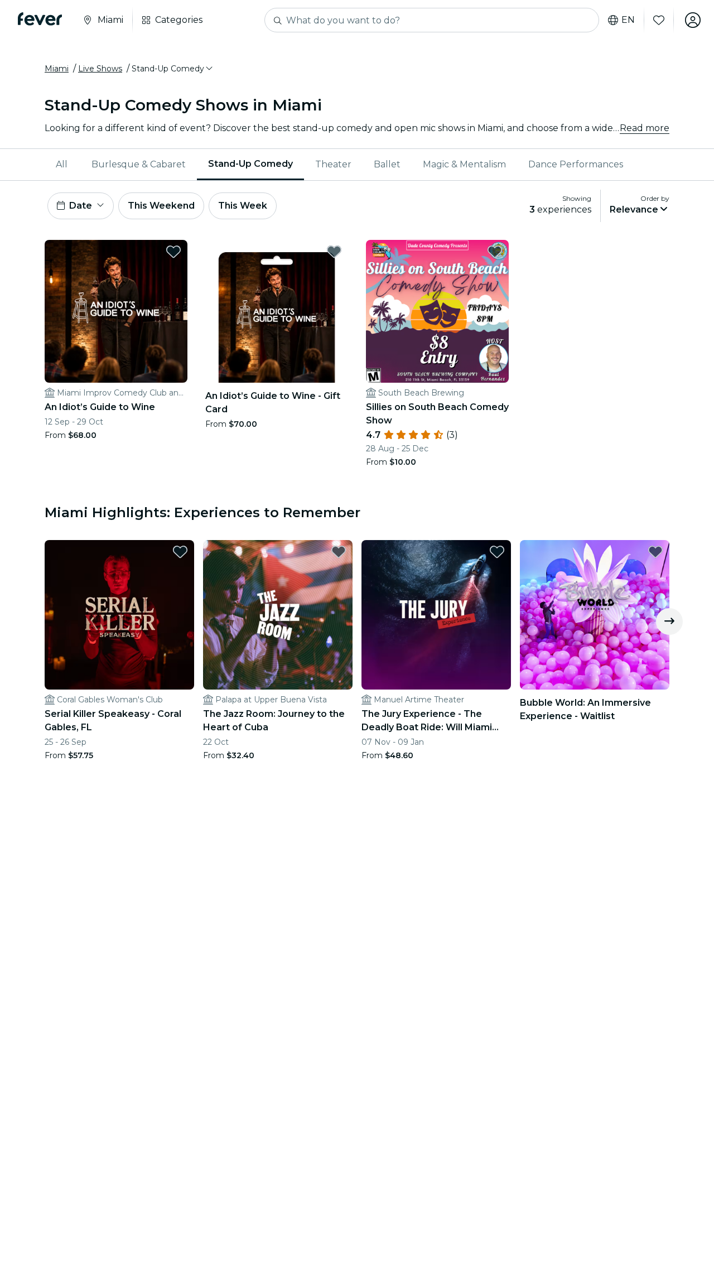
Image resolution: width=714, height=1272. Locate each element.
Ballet (387, 164)
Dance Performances (575, 164)
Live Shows (100, 69)
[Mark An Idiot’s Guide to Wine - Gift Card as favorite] (334, 251)
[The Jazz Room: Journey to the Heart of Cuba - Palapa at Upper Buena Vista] (278, 615)
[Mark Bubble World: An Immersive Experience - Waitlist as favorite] (655, 552)
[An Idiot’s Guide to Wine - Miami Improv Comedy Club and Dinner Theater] (116, 311)
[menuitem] (62, 164)
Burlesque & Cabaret (138, 164)
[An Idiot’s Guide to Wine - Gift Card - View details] (276, 311)
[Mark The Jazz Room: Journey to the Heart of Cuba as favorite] (338, 552)
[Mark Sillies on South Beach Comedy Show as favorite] (495, 251)
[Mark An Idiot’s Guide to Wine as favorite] (173, 251)
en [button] (628, 20)
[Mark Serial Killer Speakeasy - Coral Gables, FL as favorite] (180, 552)
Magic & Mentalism (464, 164)
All (61, 164)
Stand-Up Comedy (250, 163)
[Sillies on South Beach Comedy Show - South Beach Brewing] (437, 311)
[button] (173, 68)
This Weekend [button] (161, 205)
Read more (644, 128)
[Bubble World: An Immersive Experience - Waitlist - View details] (594, 615)
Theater (333, 164)
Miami (57, 69)
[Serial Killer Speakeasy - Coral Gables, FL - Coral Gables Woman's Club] (119, 615)
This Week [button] (242, 205)
